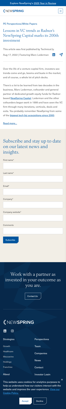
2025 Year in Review (45, 3)
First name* (8, 160)
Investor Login (42, 374)
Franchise (7, 367)
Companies (41, 353)
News (38, 360)
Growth (6, 346)
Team (38, 346)
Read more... (10, 123)
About (6, 374)
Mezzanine (8, 356)
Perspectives (42, 339)
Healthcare (8, 351)
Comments (8, 225)
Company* (8, 199)
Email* (6, 186)
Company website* (12, 212)
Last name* (8, 173)
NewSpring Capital (20, 98)
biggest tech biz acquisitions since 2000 (32, 115)
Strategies (8, 339)
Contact (39, 367)
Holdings (7, 361)
